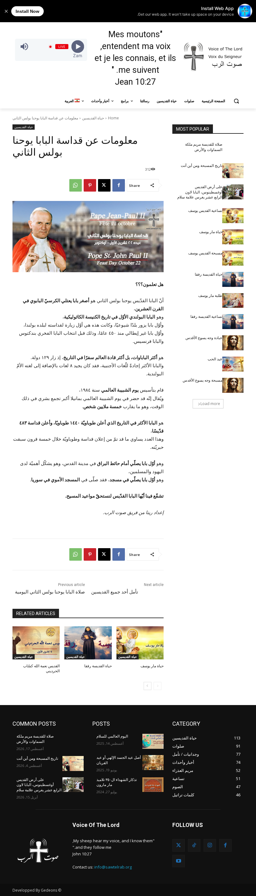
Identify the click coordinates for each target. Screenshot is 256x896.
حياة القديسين (93, 118)
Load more (210, 403)
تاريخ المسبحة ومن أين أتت (201, 165)
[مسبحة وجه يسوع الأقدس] (233, 385)
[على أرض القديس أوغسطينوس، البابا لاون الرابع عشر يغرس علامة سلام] (233, 191)
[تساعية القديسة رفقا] (233, 321)
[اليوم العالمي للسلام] (153, 741)
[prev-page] (157, 686)
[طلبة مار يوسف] (233, 300)
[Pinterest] (90, 185)
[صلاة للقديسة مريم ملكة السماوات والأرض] (233, 149)
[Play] (78, 47)
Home (113, 118)
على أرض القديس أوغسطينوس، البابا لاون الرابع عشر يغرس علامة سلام (199, 192)
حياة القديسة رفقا (98, 666)
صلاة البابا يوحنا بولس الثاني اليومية (50, 592)
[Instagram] (210, 845)
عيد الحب (215, 359)
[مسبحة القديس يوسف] (233, 258)
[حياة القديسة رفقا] (87, 642)
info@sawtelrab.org (113, 867)
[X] (104, 185)
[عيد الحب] (233, 364)
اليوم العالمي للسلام (112, 736)
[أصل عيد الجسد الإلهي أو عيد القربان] (153, 762)
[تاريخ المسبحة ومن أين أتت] (233, 170)
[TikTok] (194, 845)
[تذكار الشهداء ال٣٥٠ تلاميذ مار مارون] (153, 784)
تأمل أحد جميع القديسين (114, 592)
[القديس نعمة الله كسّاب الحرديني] (36, 642)
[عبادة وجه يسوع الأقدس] (233, 342)
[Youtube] (178, 861)
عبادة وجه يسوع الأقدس (203, 338)
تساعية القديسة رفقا (206, 316)
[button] (236, 101)
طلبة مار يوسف (210, 295)
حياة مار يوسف (152, 666)
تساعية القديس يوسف (205, 210)
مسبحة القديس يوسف (205, 253)
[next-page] (147, 686)
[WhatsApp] (75, 185)
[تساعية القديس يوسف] (233, 215)
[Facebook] (118, 185)
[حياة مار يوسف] (140, 642)
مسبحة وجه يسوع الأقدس (202, 380)
